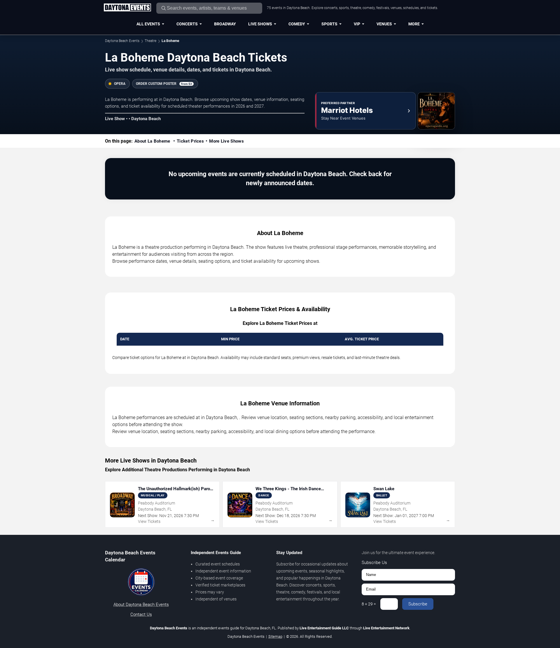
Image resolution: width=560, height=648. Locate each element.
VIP (357, 24)
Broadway (225, 24)
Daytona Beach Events (122, 41)
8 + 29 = (369, 604)
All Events (148, 24)
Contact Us (141, 614)
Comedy (296, 24)
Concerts (187, 24)
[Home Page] (127, 8)
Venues (384, 24)
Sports (329, 24)
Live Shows (260, 24)
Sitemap (275, 636)
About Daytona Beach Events (141, 604)
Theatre (150, 41)
